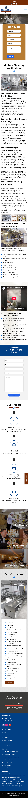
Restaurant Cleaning (10, 754)
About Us (6, 735)
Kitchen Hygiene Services (11, 751)
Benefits (6, 737)
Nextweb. (16, 795)
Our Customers (8, 740)
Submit (11, 56)
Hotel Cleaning (8, 765)
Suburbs (6, 768)
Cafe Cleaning (8, 762)
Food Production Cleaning (11, 757)
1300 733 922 (15, 1)
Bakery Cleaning (8, 760)
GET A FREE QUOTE (14, 708)
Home (5, 732)
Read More (9, 682)
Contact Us (7, 746)
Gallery (6, 743)
